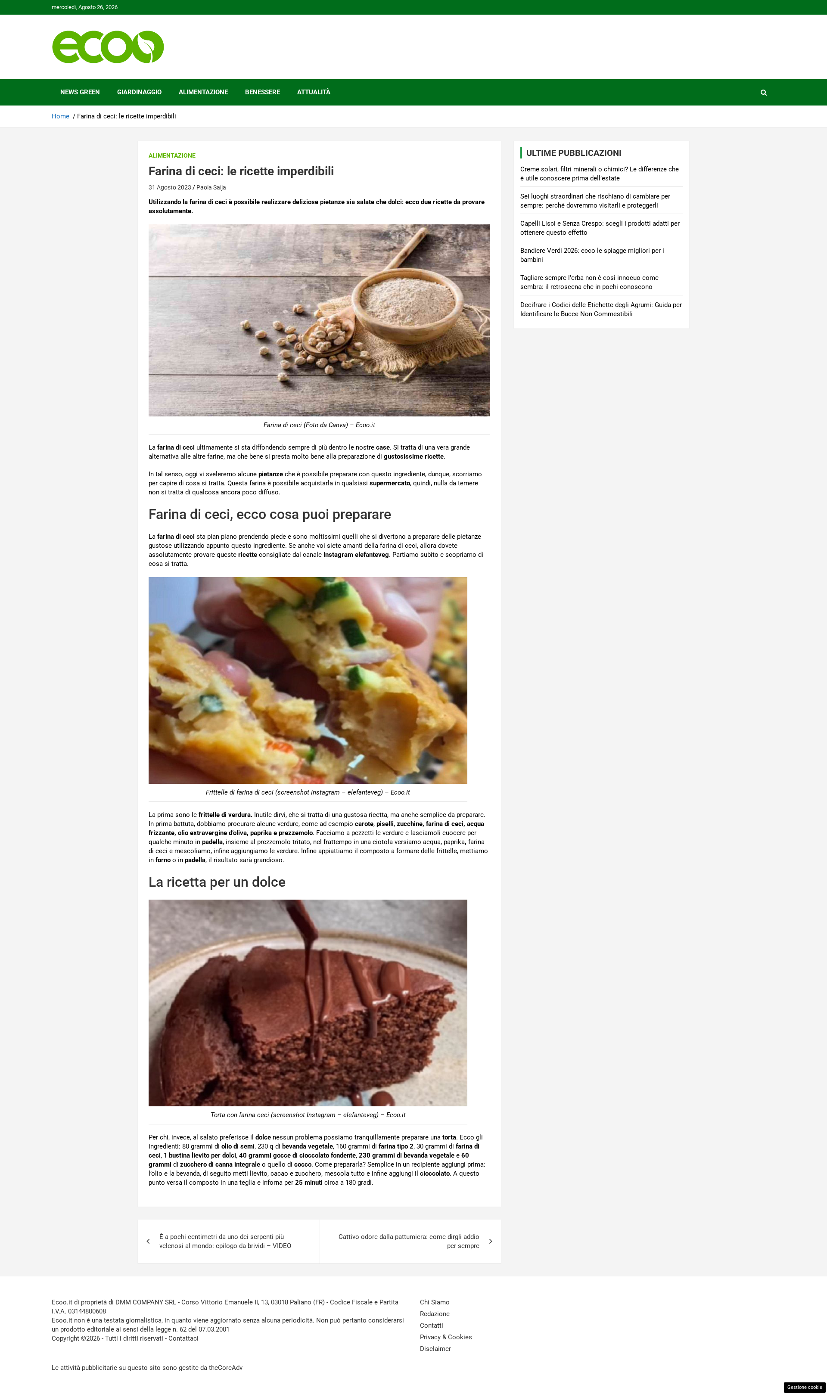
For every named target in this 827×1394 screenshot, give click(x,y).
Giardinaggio (139, 92)
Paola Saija (211, 187)
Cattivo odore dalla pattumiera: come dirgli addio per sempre (409, 1241)
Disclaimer (435, 1349)
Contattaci (183, 1338)
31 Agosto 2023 (170, 187)
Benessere (262, 92)
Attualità (313, 92)
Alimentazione (203, 92)
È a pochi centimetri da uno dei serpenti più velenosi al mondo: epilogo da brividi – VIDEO (225, 1241)
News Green (80, 92)
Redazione (435, 1314)
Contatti (431, 1325)
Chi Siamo (435, 1302)
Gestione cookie (804, 1387)
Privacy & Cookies (446, 1337)
